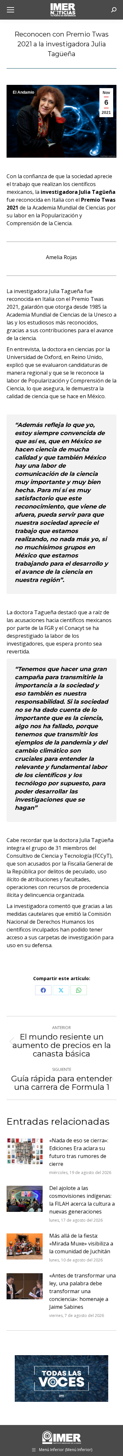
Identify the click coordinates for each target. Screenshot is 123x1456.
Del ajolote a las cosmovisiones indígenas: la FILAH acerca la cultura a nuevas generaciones (82, 1199)
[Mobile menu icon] (10, 10)
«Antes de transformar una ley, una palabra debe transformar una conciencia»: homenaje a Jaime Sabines (82, 1291)
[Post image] (25, 1151)
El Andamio (23, 92)
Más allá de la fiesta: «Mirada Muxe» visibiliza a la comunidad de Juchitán (81, 1243)
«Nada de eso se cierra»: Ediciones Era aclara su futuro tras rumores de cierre (78, 1152)
